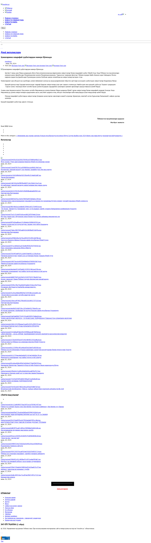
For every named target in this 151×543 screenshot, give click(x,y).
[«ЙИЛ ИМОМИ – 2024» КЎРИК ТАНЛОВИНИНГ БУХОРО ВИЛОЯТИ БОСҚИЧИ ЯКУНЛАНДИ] (21, 332)
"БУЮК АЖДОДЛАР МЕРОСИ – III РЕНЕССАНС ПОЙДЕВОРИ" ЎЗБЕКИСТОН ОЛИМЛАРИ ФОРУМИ (36, 318)
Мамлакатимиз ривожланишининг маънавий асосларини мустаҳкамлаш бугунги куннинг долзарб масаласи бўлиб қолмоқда (44, 201)
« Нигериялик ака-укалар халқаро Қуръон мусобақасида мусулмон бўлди (42, 136)
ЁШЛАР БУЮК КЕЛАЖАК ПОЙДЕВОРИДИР (16, 381)
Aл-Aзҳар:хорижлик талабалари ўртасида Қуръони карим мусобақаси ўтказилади (30, 310)
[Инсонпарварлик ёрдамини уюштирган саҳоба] (21, 428)
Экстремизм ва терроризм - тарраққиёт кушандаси (23, 518)
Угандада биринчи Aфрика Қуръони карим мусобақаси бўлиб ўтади (24, 240)
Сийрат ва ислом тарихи (13, 506)
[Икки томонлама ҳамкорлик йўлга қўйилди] (21, 246)
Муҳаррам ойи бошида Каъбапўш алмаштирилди (18, 287)
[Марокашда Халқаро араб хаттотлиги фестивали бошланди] (20, 371)
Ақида (7, 502)
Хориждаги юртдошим (13, 520)
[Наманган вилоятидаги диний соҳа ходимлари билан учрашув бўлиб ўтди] (20, 254)
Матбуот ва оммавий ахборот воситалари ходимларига (21, 461)
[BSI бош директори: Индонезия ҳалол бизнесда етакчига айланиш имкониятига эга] (20, 214)
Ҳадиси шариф (10, 499)
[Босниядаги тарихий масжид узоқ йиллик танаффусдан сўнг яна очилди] (21, 167)
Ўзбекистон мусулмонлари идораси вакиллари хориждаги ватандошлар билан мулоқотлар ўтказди (36, 350)
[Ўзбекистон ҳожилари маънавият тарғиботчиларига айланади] (21, 451)
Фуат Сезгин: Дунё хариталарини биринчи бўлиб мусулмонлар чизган (25, 162)
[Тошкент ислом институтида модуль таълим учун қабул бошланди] (20, 222)
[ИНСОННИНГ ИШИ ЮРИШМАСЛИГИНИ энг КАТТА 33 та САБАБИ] (21, 412)
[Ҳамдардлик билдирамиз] (20, 191)
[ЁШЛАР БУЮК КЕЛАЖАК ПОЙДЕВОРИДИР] (20, 379)
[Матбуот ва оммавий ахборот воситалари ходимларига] (21, 459)
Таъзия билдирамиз (8, 177)
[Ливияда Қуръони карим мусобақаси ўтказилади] (21, 261)
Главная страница (11, 32)
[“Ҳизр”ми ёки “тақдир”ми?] (21, 436)
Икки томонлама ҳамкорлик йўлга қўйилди (16, 248)
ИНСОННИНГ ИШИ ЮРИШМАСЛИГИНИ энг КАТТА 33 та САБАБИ (24, 414)
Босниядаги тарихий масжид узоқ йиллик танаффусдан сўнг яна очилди (26, 169)
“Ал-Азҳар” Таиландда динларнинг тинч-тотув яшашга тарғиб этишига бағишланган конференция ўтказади (38, 209)
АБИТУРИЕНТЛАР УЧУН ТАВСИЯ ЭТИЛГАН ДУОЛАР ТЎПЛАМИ (23, 422)
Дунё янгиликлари (11, 52)
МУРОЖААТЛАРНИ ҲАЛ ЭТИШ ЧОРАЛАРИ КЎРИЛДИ (20, 326)
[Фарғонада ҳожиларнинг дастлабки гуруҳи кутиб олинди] (21, 355)
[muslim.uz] (5, 4)
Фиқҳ (7, 504)
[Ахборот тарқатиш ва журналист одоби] (21, 467)
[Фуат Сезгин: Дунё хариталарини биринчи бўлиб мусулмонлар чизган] (21, 160)
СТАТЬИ (8, 38)
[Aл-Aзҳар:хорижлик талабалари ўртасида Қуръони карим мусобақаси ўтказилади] (21, 308)
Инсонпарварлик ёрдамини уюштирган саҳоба (17, 430)
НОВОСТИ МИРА (11, 36)
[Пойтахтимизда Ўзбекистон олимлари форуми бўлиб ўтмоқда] (21, 340)
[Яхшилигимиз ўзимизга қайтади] (21, 444)
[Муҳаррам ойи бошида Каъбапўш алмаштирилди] (21, 285)
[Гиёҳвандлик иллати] (21, 475)
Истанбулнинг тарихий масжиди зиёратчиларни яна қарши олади (24, 185)
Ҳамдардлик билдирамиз (10, 193)
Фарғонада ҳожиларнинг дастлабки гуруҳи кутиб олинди (21, 357)
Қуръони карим (10, 497)
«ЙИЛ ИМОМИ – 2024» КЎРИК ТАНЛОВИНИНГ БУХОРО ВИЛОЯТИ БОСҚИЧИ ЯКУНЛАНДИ (34, 334)
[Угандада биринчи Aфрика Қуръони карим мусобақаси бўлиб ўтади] (21, 238)
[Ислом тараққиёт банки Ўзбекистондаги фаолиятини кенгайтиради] (21, 277)
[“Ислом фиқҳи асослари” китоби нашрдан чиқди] (21, 293)
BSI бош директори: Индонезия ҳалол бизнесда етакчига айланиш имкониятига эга (30, 216)
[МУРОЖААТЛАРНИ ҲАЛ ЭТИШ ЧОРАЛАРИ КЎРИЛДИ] (21, 324)
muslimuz (8, 61)
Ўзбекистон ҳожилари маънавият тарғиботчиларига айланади (23, 454)
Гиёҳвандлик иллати (8, 477)
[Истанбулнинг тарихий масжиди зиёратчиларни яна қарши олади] (21, 183)
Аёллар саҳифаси (11, 516)
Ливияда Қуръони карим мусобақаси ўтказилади (18, 263)
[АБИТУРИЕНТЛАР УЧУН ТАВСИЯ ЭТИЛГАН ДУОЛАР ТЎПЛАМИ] (20, 420)
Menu (3, 28)
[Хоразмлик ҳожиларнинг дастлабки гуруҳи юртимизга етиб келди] (21, 269)
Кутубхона (9, 510)
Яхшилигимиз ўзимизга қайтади (12, 446)
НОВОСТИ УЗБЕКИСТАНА (14, 34)
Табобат (8, 514)
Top (2, 541)
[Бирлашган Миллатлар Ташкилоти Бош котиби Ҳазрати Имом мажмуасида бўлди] (21, 363)
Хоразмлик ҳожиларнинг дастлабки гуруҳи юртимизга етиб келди (24, 271)
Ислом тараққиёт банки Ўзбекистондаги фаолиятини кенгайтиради (24, 279)
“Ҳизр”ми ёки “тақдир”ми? (10, 438)
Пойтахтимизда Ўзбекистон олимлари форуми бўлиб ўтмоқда (23, 342)
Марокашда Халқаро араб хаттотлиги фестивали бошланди (22, 373)
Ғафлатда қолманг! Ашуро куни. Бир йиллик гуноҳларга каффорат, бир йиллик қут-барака (32, 407)
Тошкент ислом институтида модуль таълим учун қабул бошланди (24, 224)
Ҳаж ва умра (9, 508)
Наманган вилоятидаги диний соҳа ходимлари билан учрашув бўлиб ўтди (27, 256)
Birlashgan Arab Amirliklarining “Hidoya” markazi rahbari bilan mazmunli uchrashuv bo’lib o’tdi (32, 389)
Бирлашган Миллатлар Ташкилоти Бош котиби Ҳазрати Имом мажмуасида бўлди (29, 365)
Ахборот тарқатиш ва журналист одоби (15, 469)
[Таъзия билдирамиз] (21, 175)
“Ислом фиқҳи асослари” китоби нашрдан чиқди (18, 295)
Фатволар (8, 512)
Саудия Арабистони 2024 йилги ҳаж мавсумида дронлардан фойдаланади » (95, 136)
